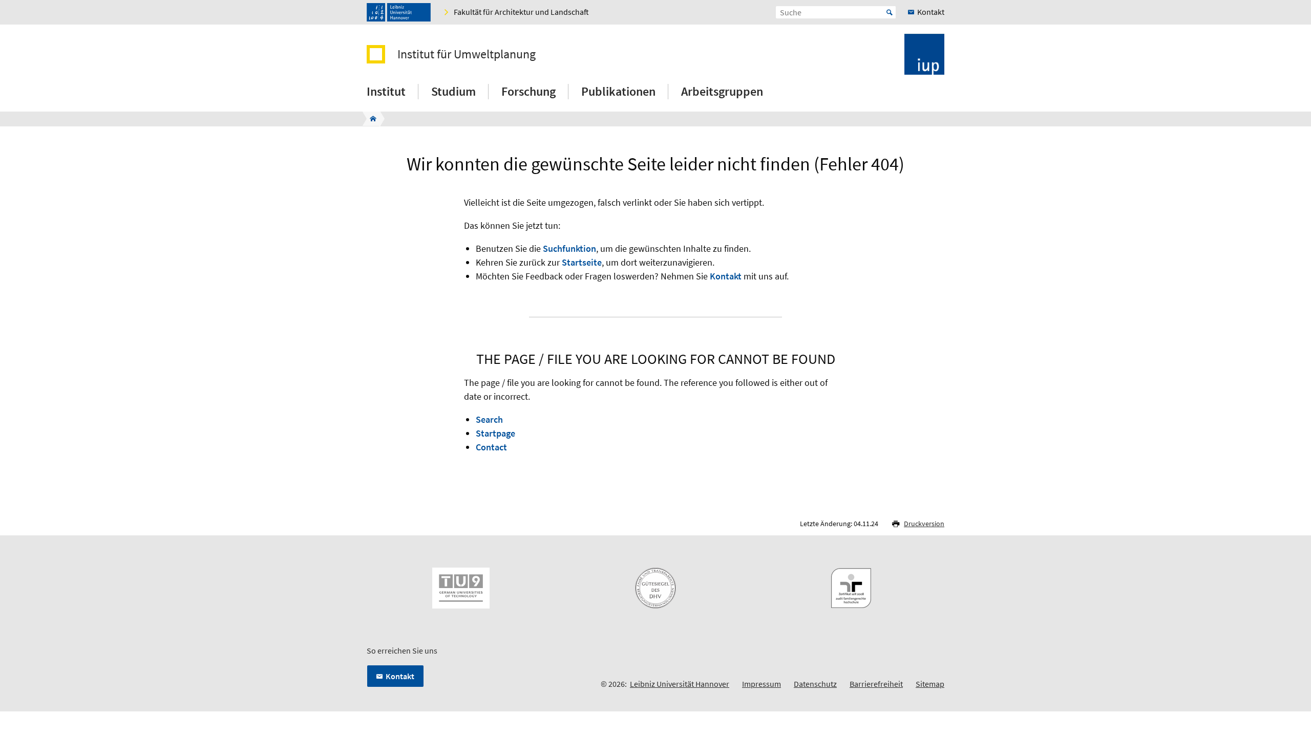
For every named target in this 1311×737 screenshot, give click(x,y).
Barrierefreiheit (876, 684)
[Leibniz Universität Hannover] (399, 12)
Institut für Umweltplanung (466, 54)
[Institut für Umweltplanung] (370, 119)
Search (489, 419)
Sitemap (930, 684)
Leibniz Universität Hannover (679, 684)
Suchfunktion (569, 248)
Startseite (582, 262)
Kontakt (726, 276)
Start (889, 12)
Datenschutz (815, 684)
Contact (491, 447)
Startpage (495, 433)
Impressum (761, 684)
